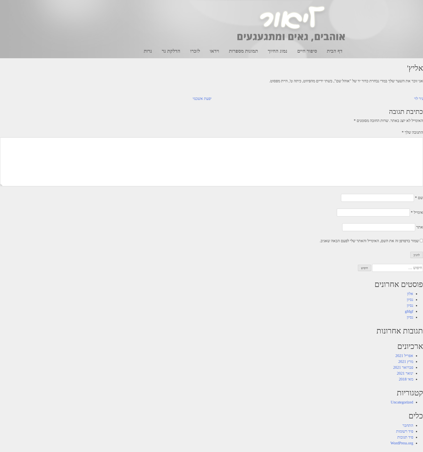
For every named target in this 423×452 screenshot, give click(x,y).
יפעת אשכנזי (202, 98)
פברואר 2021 (403, 367)
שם (419, 198)
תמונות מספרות (243, 51)
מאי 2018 (406, 379)
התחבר (407, 425)
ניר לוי (418, 98)
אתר (419, 227)
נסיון (410, 299)
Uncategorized (402, 402)
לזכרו (195, 51)
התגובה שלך (412, 132)
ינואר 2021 (405, 373)
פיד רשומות (404, 431)
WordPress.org (401, 443)
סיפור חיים (307, 51)
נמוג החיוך (277, 51)
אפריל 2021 (404, 356)
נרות (148, 51)
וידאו (214, 51)
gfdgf (409, 311)
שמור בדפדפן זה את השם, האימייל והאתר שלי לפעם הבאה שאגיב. (369, 241)
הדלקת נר (171, 51)
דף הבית (334, 51)
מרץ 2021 (405, 361)
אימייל (417, 212)
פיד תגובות (405, 437)
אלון (410, 294)
